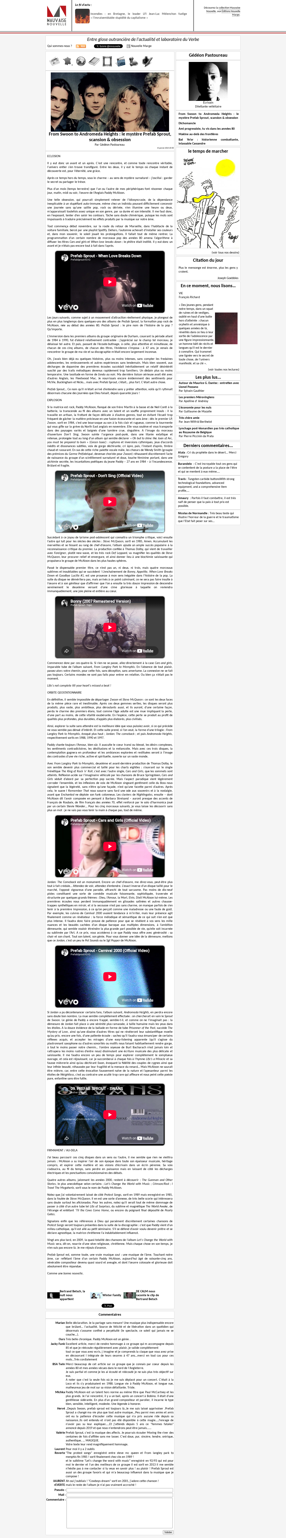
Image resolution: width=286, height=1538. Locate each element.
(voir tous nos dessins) (225, 252)
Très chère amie (189, 418)
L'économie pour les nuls (195, 407)
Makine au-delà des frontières (198, 134)
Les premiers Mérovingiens (196, 397)
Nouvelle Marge (141, 46)
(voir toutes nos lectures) (223, 369)
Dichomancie (187, 123)
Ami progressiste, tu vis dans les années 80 (207, 128)
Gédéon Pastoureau (208, 55)
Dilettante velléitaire (208, 106)
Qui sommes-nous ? (59, 46)
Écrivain (208, 102)
